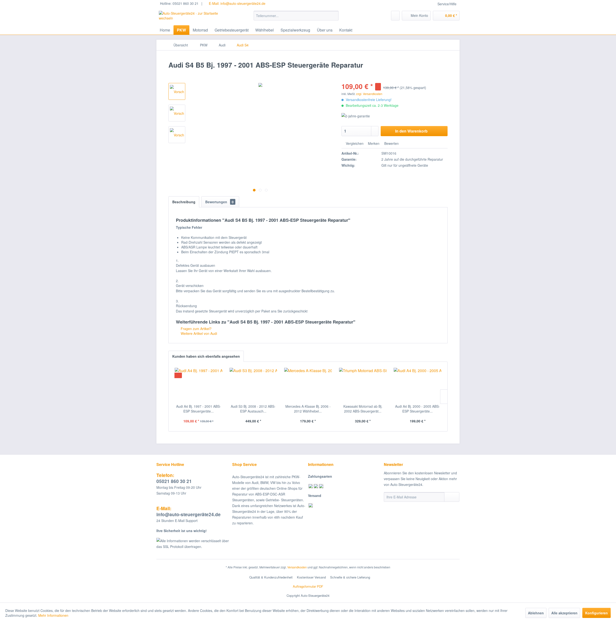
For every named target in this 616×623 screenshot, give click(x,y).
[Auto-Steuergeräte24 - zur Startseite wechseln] (195, 17)
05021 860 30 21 (174, 478)
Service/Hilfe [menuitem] (446, 3)
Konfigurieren (596, 612)
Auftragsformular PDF (308, 586)
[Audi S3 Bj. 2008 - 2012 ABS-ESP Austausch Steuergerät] (253, 384)
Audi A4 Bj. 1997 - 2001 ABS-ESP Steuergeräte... (198, 408)
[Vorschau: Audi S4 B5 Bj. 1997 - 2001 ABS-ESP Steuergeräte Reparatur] (176, 91)
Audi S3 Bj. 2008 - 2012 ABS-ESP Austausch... (253, 408)
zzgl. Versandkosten (369, 94)
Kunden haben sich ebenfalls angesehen (206, 356)
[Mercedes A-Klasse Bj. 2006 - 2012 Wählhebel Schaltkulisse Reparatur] (308, 384)
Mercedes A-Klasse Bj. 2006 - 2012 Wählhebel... (308, 408)
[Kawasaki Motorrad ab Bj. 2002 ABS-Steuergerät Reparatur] (363, 384)
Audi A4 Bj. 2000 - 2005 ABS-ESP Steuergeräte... (417, 408)
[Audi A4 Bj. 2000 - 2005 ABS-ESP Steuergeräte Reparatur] (417, 384)
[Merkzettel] (395, 15)
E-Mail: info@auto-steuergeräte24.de (236, 3)
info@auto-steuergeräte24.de (188, 511)
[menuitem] (296, 15)
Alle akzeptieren (564, 612)
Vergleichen (354, 143)
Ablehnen (536, 612)
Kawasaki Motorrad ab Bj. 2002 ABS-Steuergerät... (362, 408)
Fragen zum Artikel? (196, 328)
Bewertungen (219, 201)
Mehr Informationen (53, 615)
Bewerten (391, 143)
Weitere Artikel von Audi (198, 333)
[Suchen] (334, 15)
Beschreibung (183, 201)
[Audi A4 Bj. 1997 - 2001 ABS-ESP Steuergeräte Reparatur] (198, 384)
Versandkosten (297, 567)
